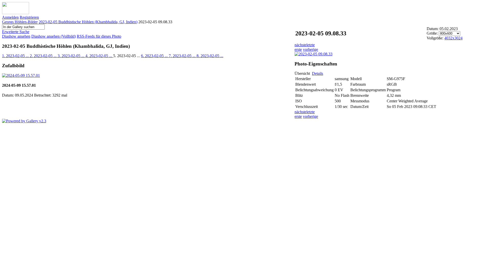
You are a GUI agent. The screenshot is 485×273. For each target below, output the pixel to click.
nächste (300, 45)
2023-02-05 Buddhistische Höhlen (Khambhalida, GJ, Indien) (88, 22)
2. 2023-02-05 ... (44, 56)
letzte (310, 45)
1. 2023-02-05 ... (16, 56)
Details (317, 73)
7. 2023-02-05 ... (183, 56)
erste (298, 49)
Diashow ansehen (16, 36)
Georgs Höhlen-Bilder (20, 22)
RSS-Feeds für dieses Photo (99, 36)
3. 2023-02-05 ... (71, 56)
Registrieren (29, 17)
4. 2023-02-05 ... (99, 56)
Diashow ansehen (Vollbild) (53, 36)
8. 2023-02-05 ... (210, 56)
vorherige (310, 49)
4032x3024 (453, 38)
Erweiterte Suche (15, 32)
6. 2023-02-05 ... (155, 56)
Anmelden (10, 17)
